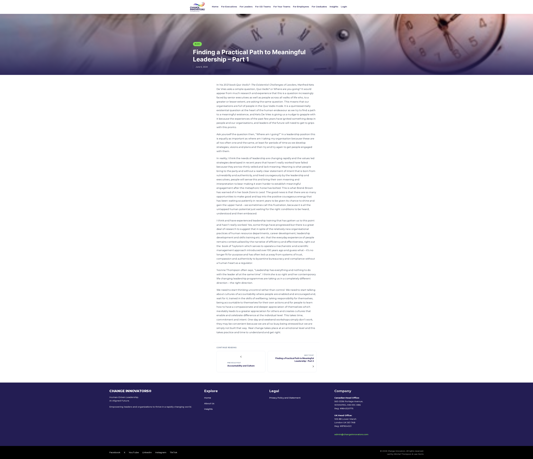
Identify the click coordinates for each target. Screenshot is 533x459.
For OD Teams (263, 6)
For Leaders (246, 6)
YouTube (134, 452)
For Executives (229, 6)
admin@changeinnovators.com (351, 434)
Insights (334, 6)
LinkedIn (147, 452)
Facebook (114, 452)
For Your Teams (281, 6)
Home (215, 6)
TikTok (173, 452)
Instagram (160, 452)
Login (344, 6)
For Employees (301, 6)
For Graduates (319, 6)
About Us (209, 403)
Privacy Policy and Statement (285, 397)
